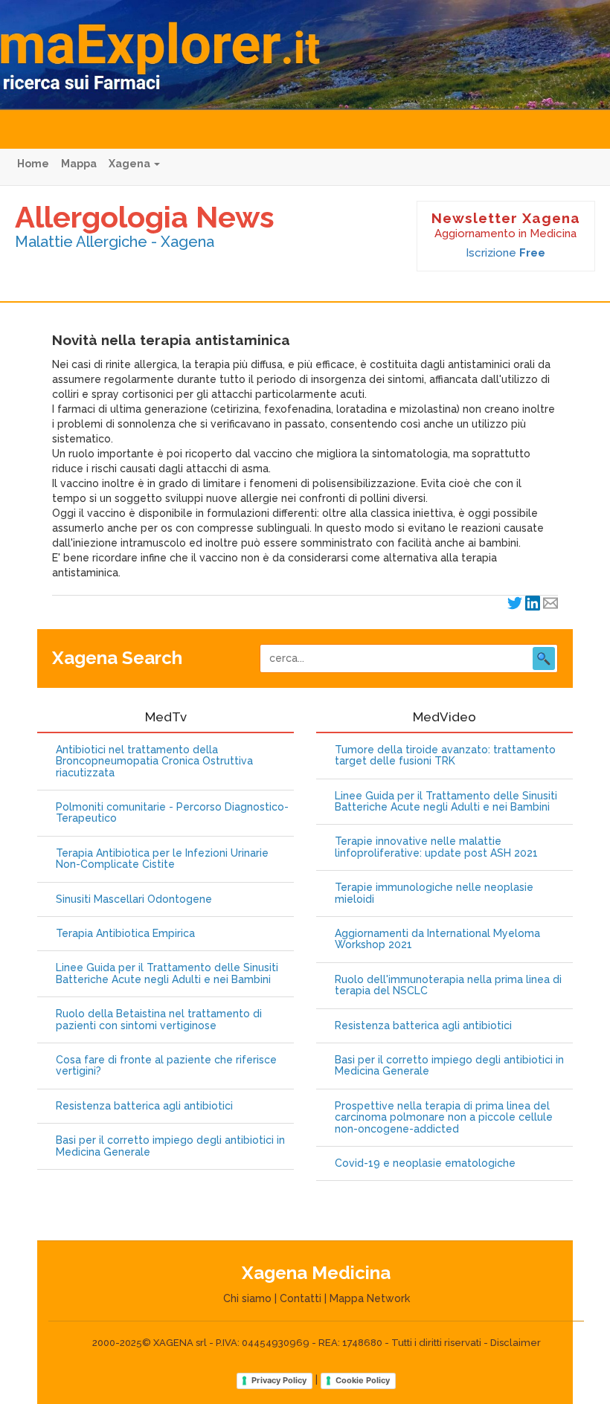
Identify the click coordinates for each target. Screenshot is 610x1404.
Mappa (79, 164)
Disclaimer (515, 1342)
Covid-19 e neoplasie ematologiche (425, 1163)
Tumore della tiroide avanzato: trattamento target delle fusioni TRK (445, 755)
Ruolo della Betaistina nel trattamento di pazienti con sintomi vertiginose (159, 1019)
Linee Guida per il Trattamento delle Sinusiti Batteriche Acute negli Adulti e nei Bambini (167, 973)
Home (33, 164)
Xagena (130, 164)
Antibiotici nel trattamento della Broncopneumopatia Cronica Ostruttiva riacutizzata (154, 761)
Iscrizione (505, 253)
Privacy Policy (278, 1380)
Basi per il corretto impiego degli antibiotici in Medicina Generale (170, 1146)
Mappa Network (370, 1298)
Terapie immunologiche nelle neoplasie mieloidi (434, 893)
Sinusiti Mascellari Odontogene (134, 899)
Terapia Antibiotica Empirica (125, 933)
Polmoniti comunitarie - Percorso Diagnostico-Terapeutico (172, 813)
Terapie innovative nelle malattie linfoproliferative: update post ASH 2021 (436, 847)
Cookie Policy (363, 1380)
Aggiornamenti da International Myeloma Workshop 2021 (437, 939)
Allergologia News (144, 216)
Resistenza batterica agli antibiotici (144, 1106)
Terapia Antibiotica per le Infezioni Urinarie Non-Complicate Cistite (162, 859)
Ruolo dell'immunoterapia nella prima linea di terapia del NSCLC (448, 985)
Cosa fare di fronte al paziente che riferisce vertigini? (166, 1065)
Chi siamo (247, 1298)
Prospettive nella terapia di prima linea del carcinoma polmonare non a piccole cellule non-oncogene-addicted (444, 1118)
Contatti (300, 1298)
